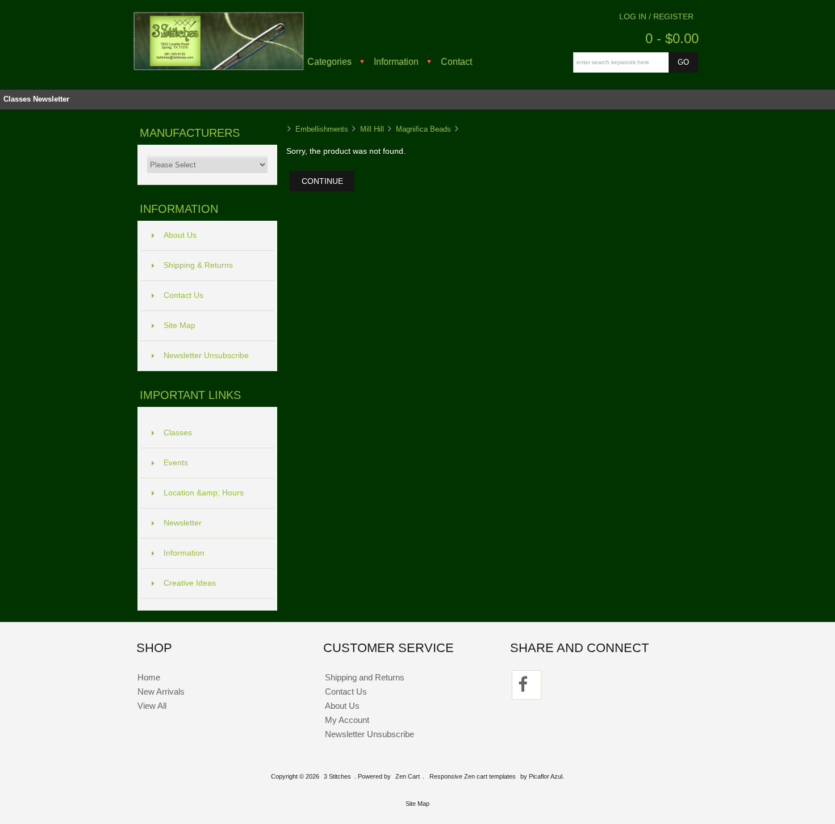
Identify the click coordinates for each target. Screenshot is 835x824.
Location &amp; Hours (204, 493)
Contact (456, 61)
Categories (329, 61)
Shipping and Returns (364, 677)
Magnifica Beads (423, 129)
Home (148, 677)
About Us (180, 235)
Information (396, 61)
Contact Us (183, 295)
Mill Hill (372, 129)
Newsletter (51, 99)
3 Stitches (337, 776)
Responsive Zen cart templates (472, 776)
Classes (17, 99)
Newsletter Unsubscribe (206, 355)
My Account (347, 720)
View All (151, 706)
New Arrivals (161, 691)
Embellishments (321, 129)
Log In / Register (656, 16)
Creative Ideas (190, 583)
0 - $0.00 (672, 38)
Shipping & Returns (198, 265)
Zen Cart (407, 776)
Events (176, 463)
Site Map (179, 325)
